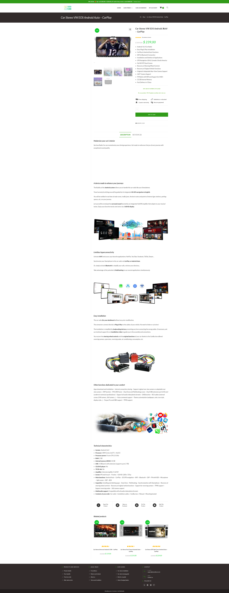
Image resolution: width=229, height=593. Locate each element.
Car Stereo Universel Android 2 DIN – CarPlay (105, 549)
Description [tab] (125, 135)
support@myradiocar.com (154, 572)
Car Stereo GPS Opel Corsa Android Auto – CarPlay (156, 550)
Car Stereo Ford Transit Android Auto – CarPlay (131, 550)
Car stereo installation (123, 571)
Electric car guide (122, 577)
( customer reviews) (146, 37)
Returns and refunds (96, 574)
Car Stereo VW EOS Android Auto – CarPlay (157, 17)
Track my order (67, 577)
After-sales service (68, 580)
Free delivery (94, 571)
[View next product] (167, 28)
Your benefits (67, 574)
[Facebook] (147, 585)
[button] (130, 29)
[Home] (140, 17)
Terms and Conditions (96, 580)
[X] (144, 585)
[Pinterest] (154, 585)
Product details (67, 571)
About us (93, 577)
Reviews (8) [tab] (137, 135)
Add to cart (152, 114)
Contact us (150, 577)
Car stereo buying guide (123, 574)
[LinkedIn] (150, 585)
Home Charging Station (123, 580)
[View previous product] (164, 28)
